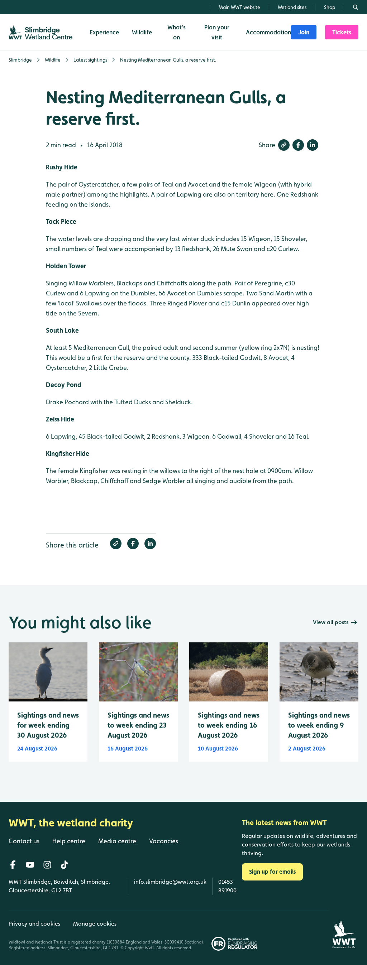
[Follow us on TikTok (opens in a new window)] (64, 864)
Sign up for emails (272, 871)
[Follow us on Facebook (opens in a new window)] (13, 864)
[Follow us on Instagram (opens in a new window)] (47, 864)
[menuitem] (303, 32)
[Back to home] (343, 931)
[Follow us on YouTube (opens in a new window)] (30, 864)
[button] (284, 145)
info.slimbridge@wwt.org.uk (170, 881)
